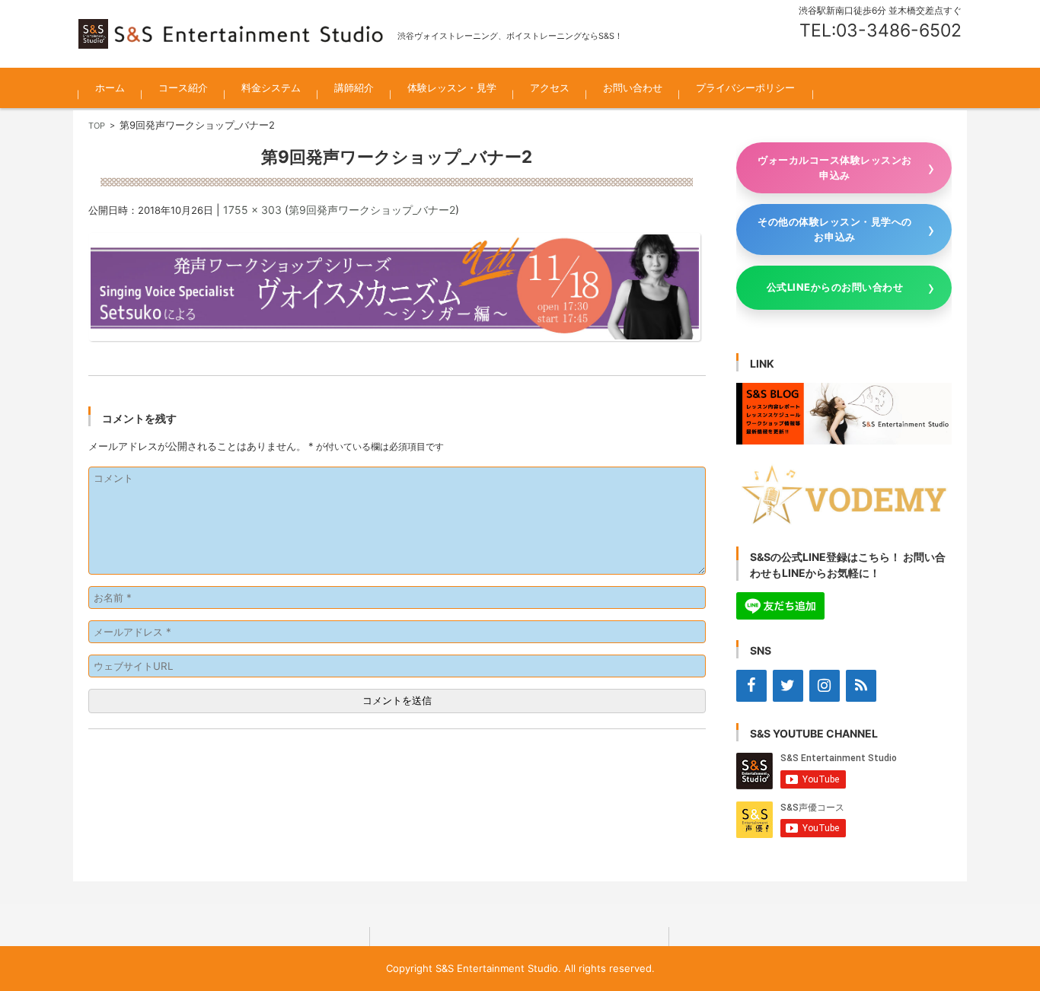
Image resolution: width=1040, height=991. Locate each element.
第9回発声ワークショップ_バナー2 (372, 209)
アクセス (549, 87)
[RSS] (861, 686)
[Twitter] (788, 686)
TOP (96, 125)
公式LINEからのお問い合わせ (835, 287)
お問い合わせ (632, 87)
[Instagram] (824, 686)
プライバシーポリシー (745, 87)
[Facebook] (751, 686)
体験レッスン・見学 (451, 87)
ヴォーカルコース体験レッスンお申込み (835, 167)
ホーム (110, 87)
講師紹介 (354, 87)
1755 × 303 (252, 209)
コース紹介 (183, 87)
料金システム (271, 87)
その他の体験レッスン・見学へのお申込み (835, 229)
